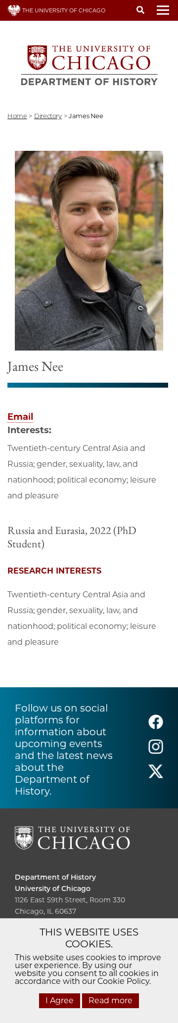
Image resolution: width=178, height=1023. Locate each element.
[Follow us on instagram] (155, 751)
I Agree (59, 1000)
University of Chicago (52, 888)
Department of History (55, 877)
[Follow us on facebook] (155, 726)
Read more (111, 1000)
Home (17, 116)
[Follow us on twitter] (155, 775)
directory (48, 116)
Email (20, 416)
